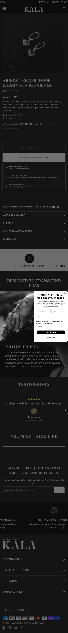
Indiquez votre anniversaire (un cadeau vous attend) (49, 322)
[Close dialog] (66, 293)
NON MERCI (51, 337)
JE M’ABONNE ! (51, 332)
